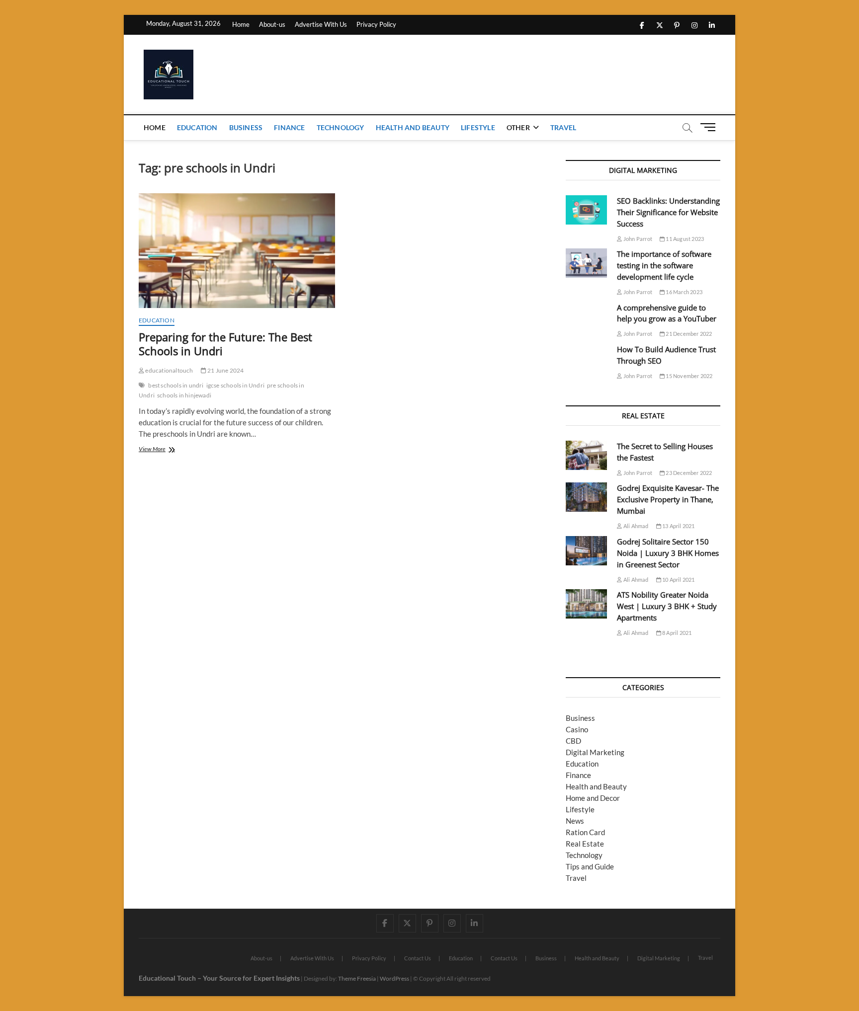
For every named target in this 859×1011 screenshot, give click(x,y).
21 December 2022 (688, 333)
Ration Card (585, 832)
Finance (289, 127)
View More (164, 450)
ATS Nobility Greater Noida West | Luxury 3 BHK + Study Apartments (667, 606)
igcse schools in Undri (235, 385)
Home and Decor (593, 797)
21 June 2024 (225, 370)
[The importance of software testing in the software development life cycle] (586, 263)
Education (197, 127)
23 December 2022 (688, 472)
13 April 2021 (678, 526)
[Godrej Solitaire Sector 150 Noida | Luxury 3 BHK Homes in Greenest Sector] (586, 550)
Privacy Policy (376, 24)
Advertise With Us (321, 24)
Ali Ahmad (635, 526)
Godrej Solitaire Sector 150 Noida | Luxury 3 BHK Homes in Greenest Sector (668, 553)
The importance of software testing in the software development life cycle (664, 265)
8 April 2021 (676, 632)
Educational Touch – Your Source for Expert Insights (219, 978)
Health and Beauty (412, 127)
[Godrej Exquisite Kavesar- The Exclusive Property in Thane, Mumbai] (586, 497)
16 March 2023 (683, 292)
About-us (272, 24)
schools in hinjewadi (184, 395)
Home (241, 24)
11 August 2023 (684, 238)
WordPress (394, 978)
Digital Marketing (595, 752)
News (575, 820)
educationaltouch (168, 370)
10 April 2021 (678, 579)
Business (246, 127)
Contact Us (417, 958)
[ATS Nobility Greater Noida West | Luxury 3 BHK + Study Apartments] (586, 604)
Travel (563, 127)
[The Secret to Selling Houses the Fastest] (586, 455)
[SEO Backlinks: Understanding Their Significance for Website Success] (586, 210)
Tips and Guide (590, 866)
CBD (573, 740)
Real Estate (585, 843)
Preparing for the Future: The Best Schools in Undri (225, 343)
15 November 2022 (688, 376)
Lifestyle (478, 127)
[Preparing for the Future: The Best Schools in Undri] (237, 250)
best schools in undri (175, 385)
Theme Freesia (357, 978)
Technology (340, 127)
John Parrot (637, 238)
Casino (577, 729)
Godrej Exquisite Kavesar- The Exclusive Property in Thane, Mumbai (668, 499)
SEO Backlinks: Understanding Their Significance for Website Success (668, 212)
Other (518, 127)
